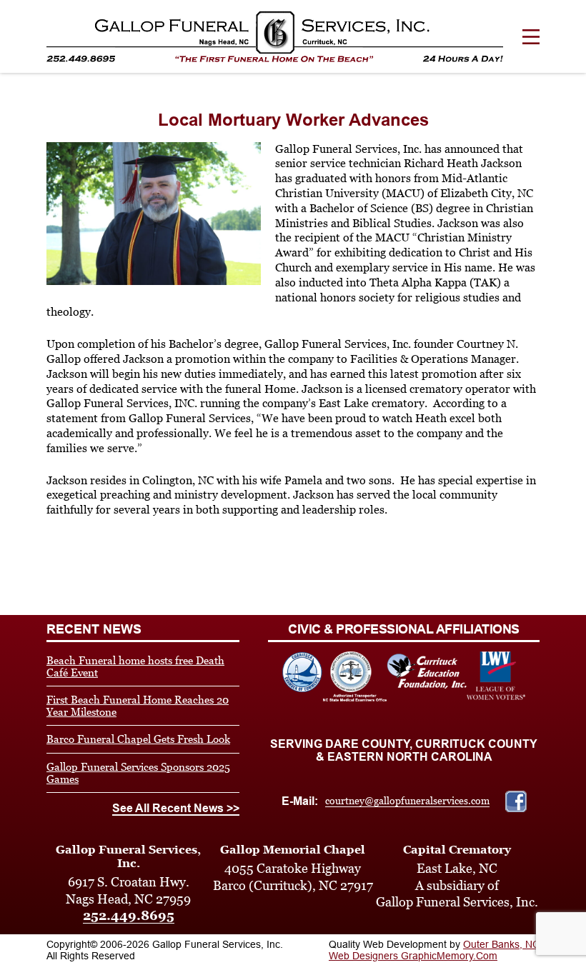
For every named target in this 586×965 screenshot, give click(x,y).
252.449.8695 (128, 915)
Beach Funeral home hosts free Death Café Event (135, 666)
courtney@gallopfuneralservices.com (407, 800)
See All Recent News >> (175, 808)
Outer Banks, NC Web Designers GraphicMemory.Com (434, 950)
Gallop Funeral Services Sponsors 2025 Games (138, 773)
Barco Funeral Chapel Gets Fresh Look (138, 739)
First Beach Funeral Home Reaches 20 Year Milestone (137, 706)
